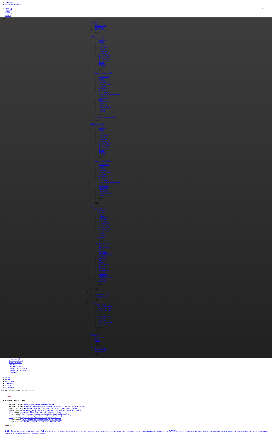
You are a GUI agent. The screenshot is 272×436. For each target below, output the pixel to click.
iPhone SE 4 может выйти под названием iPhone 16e (41, 422)
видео (222, 431)
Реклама (8, 385)
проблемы (17, 433)
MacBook (92, 431)
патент (6, 433)
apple (8, 430)
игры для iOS (228, 431)
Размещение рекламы (13, 4)
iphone (57, 431)
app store (28, 431)
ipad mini (46, 431)
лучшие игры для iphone (255, 431)
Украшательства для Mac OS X (20, 370)
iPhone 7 (85, 431)
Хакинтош (13, 372)
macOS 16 (8, 14)
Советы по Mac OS (16, 361)
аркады (200, 431)
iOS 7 (38, 431)
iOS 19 (7, 12)
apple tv (14, 431)
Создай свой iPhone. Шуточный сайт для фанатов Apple (40, 412)
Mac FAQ (106, 431)
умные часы (34, 433)
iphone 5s (68, 431)
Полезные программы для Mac (161, 431)
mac (89, 431)
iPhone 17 (8, 10)
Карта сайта (9, 381)
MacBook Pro (99, 431)
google (32, 431)
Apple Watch (21, 431)
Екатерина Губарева (16, 416)
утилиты (40, 433)
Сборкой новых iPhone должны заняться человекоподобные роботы (44, 414)
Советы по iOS (14, 359)
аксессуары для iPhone (182, 431)
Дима (11, 412)
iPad (42, 431)
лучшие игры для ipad (242, 431)
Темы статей (9, 387)
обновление (264, 431)
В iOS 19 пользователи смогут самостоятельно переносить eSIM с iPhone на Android (54, 406)
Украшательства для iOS (18, 368)
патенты (11, 433)
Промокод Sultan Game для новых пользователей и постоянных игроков (51, 408)
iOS (36, 431)
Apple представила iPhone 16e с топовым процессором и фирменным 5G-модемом (51, 410)
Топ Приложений (15, 366)
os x (128, 431)
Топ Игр (8, 16)
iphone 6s (79, 431)
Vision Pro (8, 8)
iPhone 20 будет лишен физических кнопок (39, 404)
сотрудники (27, 433)
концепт (234, 431)
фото (44, 433)
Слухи (172, 430)
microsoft (124, 431)
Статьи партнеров (15, 363)
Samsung (132, 431)
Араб (11, 418)
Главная (8, 378)
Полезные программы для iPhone (144, 431)
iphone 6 (74, 431)
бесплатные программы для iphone (211, 431)
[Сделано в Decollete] (7, 396)
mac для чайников (115, 431)
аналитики (193, 431)
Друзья (7, 379)
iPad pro (51, 431)
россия (22, 433)
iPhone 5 (62, 431)
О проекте (9, 3)
